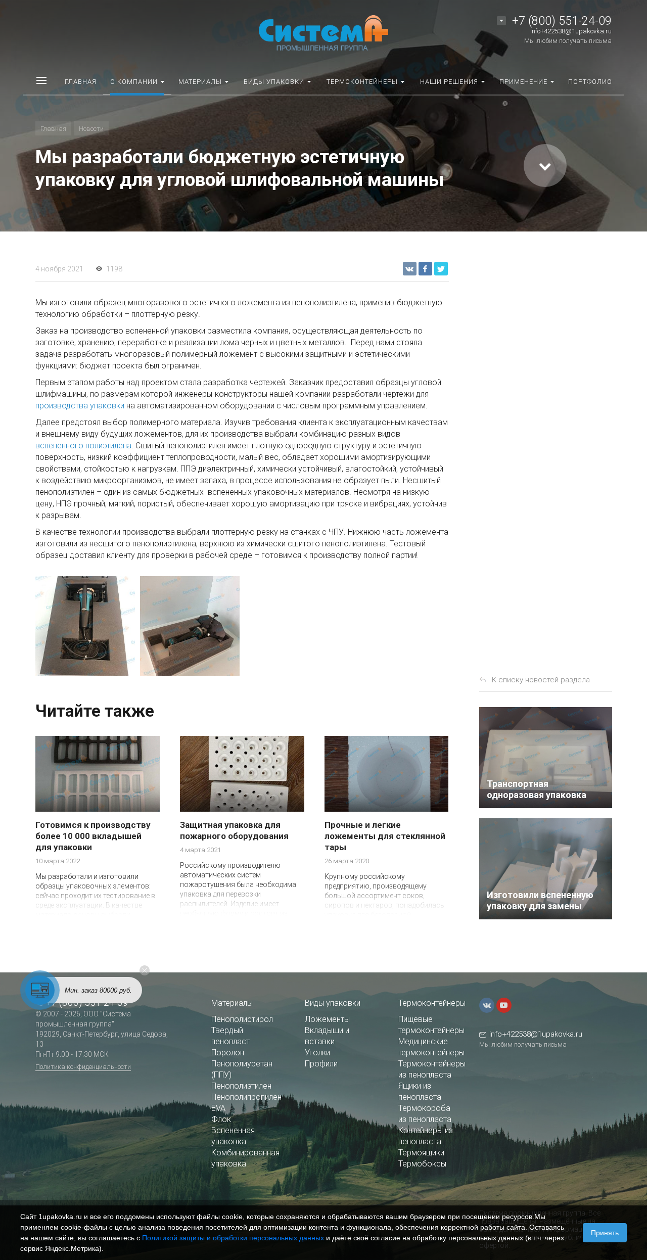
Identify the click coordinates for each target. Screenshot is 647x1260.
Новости (91, 128)
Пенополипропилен (246, 1097)
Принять (605, 1233)
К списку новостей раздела (541, 679)
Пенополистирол (242, 1019)
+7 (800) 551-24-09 (562, 21)
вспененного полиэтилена (83, 445)
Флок (221, 1119)
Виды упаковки (332, 1003)
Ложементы (327, 1019)
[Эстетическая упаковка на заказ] (190, 626)
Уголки (317, 1052)
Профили (321, 1063)
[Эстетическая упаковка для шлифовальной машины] (85, 626)
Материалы (232, 1003)
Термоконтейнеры (432, 1003)
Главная (53, 128)
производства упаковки (79, 405)
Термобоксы (422, 1164)
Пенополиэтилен (241, 1086)
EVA (218, 1108)
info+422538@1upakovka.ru (571, 31)
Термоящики (421, 1152)
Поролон (227, 1052)
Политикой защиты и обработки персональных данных (233, 1238)
